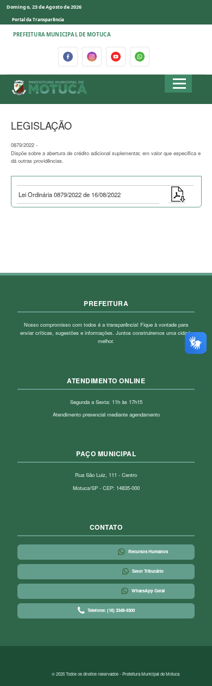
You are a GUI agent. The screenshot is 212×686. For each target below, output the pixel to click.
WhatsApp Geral (148, 590)
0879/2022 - (106, 152)
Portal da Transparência (38, 19)
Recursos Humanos (148, 551)
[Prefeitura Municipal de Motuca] (49, 88)
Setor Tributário (148, 571)
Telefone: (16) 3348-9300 (111, 610)
